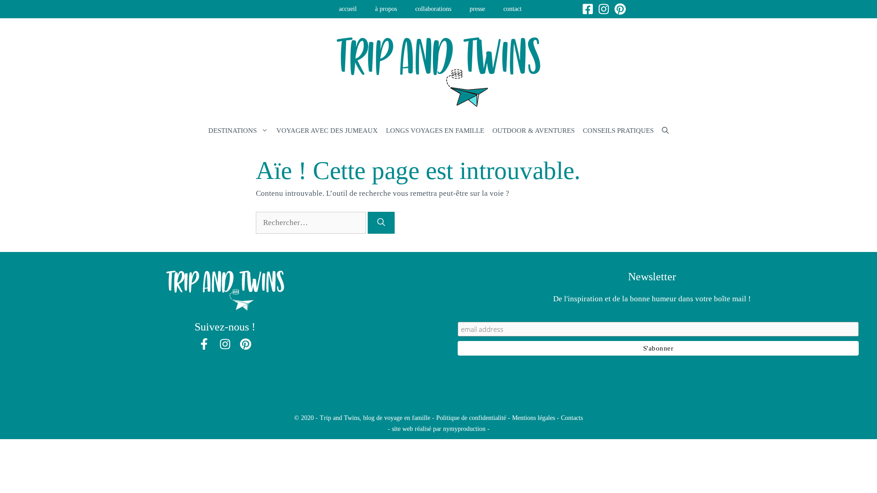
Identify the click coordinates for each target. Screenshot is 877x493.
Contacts (572, 417)
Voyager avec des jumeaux (327, 130)
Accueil (348, 8)
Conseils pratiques (618, 130)
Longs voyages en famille (435, 130)
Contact (512, 8)
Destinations (232, 130)
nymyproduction (464, 428)
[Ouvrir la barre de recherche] (665, 130)
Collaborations (433, 8)
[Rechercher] (381, 223)
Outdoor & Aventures (533, 130)
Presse (477, 8)
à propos (386, 8)
